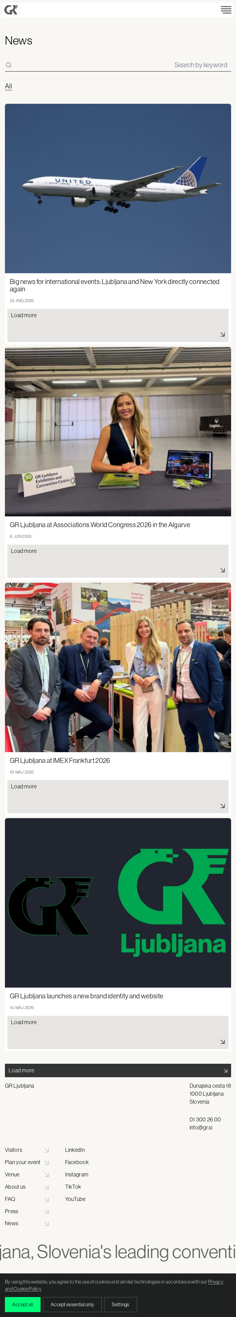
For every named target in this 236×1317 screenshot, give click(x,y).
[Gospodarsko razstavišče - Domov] (11, 9)
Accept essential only (72, 1304)
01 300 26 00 (205, 1120)
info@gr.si (201, 1128)
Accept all (22, 1304)
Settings (120, 1304)
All (8, 86)
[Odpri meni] (226, 9)
